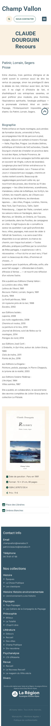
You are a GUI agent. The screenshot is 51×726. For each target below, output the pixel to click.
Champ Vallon (21, 8)
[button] (44, 19)
